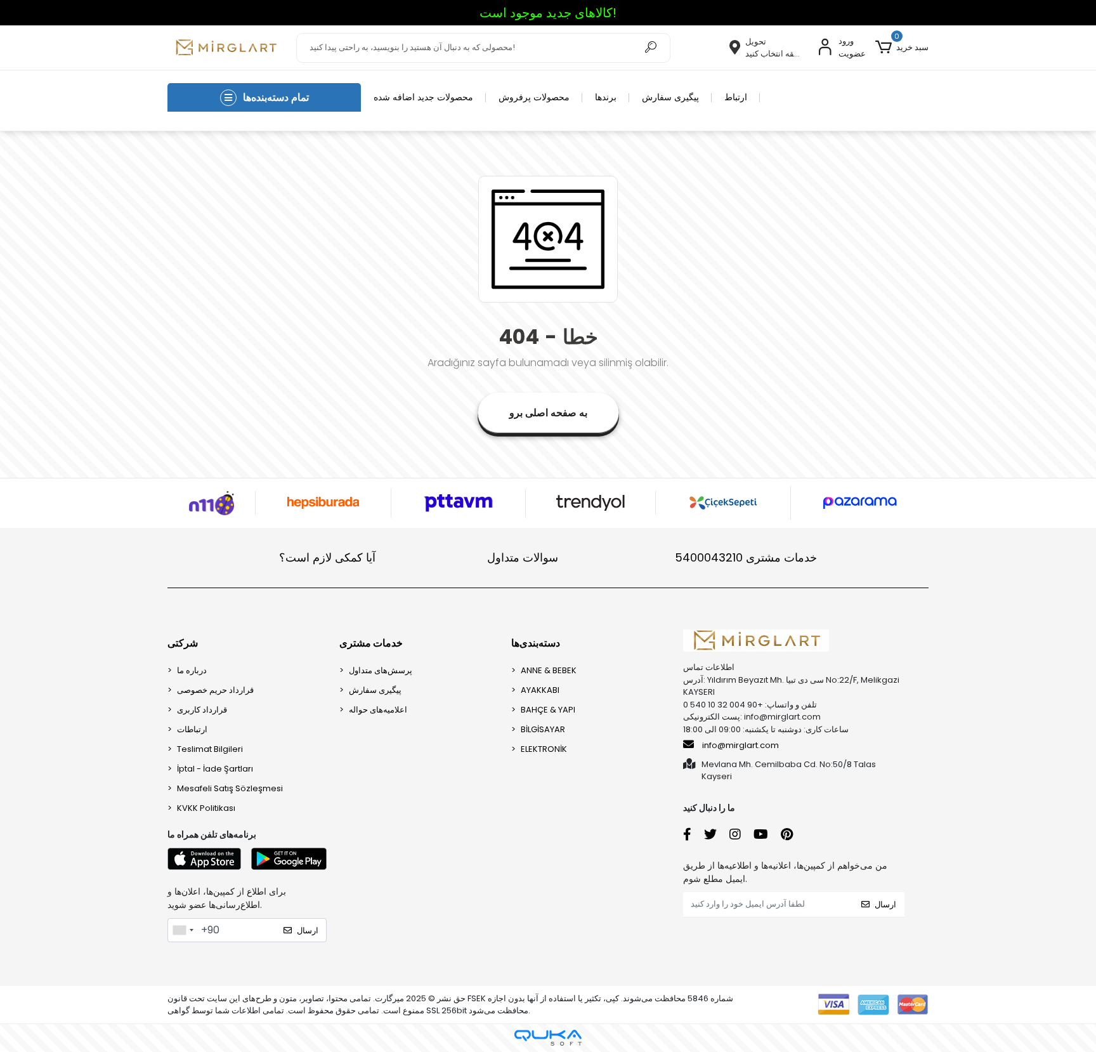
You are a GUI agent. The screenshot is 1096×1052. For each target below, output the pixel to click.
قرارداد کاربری (202, 710)
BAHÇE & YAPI (548, 710)
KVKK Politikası (206, 808)
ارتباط (735, 97)
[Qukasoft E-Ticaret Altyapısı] (548, 1038)
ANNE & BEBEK (549, 670)
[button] (902, 47)
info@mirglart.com (740, 745)
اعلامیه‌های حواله (378, 710)
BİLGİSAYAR (543, 729)
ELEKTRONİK (544, 749)
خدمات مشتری (746, 557)
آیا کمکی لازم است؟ (327, 557)
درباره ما (192, 670)
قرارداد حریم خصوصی (215, 690)
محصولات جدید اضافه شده (423, 97)
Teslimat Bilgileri (210, 749)
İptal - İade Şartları (215, 769)
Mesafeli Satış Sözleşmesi (230, 788)
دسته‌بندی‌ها (535, 643)
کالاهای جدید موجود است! (548, 13)
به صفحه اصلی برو (548, 412)
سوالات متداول (522, 557)
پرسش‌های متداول (380, 670)
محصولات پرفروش (534, 97)
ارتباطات (192, 729)
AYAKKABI (540, 690)
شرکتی (182, 643)
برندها (605, 97)
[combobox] (182, 930)
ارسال (307, 930)
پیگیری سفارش (670, 97)
